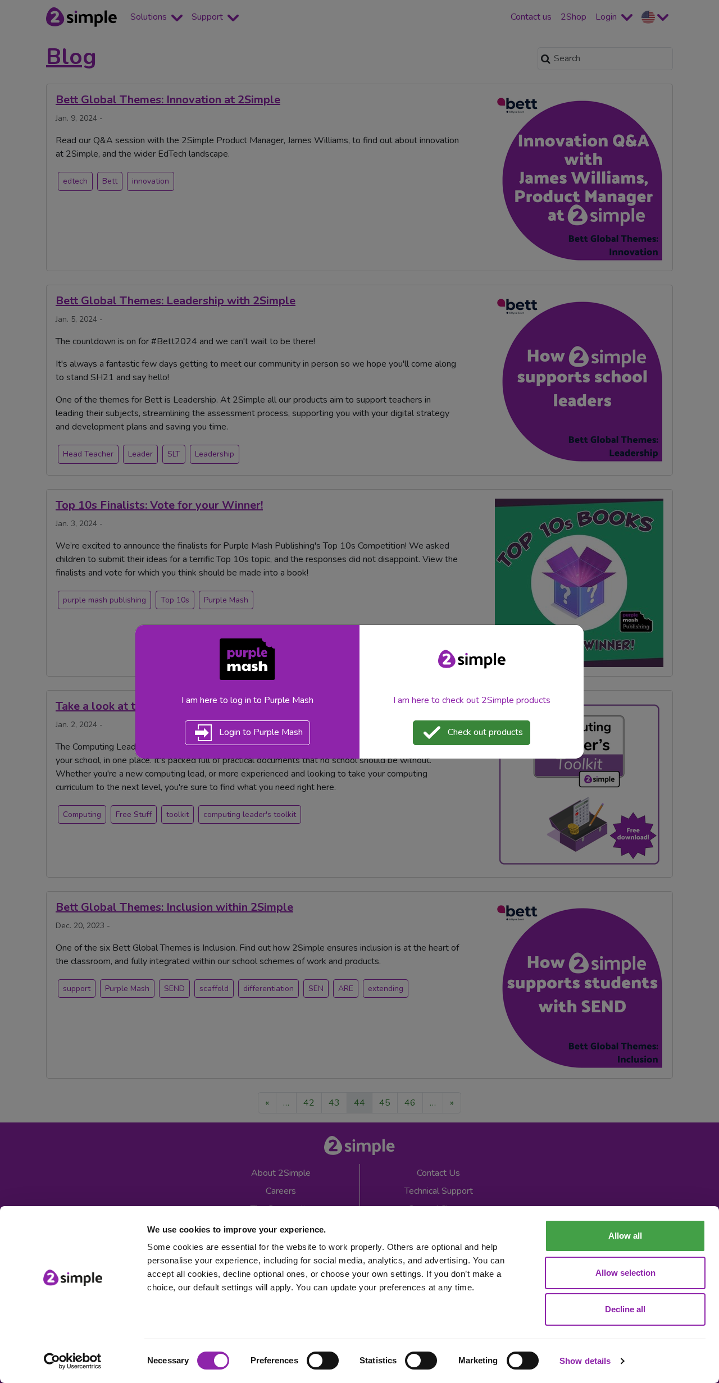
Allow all (625, 1235)
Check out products (484, 731)
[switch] (323, 1361)
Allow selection (625, 1272)
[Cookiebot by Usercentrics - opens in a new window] (73, 1361)
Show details (585, 1361)
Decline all (625, 1309)
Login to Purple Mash (260, 731)
